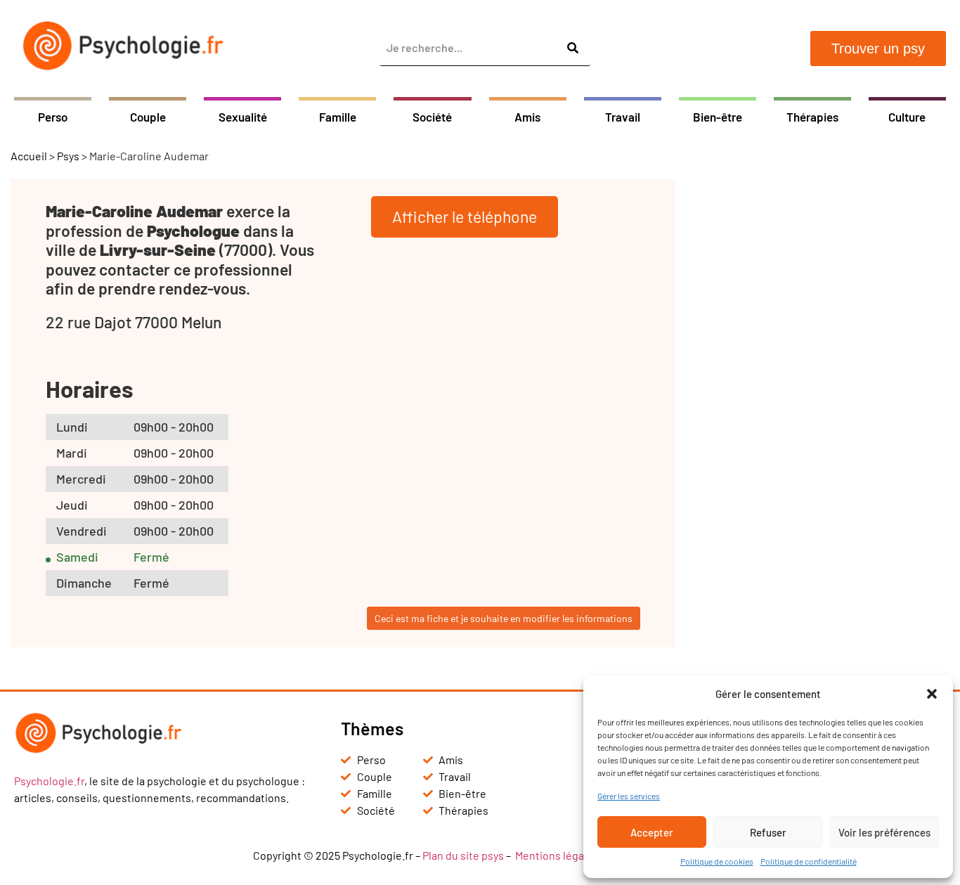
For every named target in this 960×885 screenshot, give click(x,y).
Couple (148, 117)
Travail (622, 117)
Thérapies (812, 117)
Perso (52, 117)
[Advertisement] (822, 389)
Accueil (29, 155)
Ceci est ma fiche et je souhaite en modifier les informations (504, 618)
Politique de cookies (716, 861)
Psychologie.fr (49, 780)
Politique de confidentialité (808, 861)
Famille (337, 117)
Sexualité (243, 117)
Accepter (651, 832)
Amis (527, 117)
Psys (68, 155)
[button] (932, 694)
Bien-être (717, 117)
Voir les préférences (884, 832)
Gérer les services (628, 796)
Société (432, 117)
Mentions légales (557, 855)
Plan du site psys (463, 855)
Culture (907, 117)
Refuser (768, 832)
